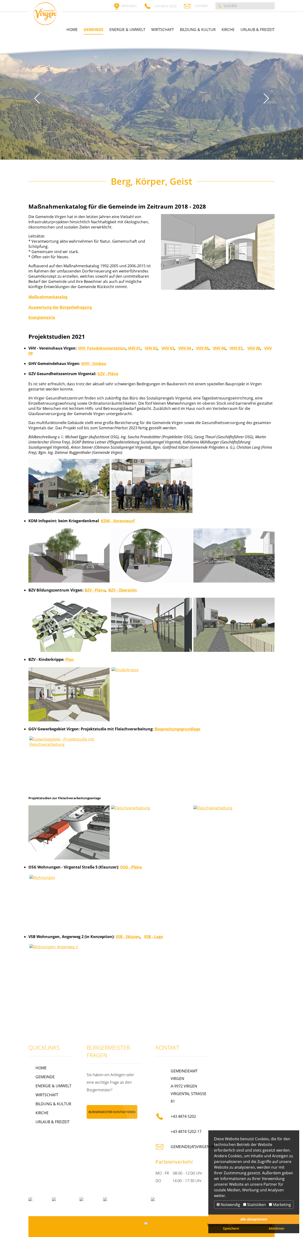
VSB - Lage (153, 936)
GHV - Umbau (93, 363)
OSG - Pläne (131, 867)
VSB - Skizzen (128, 936)
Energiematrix (41, 317)
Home (72, 29)
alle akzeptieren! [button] (253, 1219)
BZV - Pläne (95, 590)
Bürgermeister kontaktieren (112, 1112)
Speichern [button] (231, 1228)
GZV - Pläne (107, 373)
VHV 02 (151, 348)
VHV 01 (134, 348)
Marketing (281, 1204)
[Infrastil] (151, 1223)
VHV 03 (167, 348)
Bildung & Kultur (198, 29)
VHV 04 (185, 348)
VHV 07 (236, 348)
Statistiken (256, 1204)
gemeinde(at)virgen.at (193, 1146)
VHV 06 (219, 348)
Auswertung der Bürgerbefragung (60, 307)
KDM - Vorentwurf (118, 520)
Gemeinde (93, 29)
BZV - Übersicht (122, 590)
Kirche (228, 29)
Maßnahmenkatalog (47, 296)
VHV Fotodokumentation (102, 348)
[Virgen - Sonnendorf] (45, 13)
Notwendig (230, 1204)
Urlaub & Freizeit (258, 29)
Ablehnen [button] (276, 1228)
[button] (37, 98)
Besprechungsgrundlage (177, 729)
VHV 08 (253, 348)
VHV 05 (202, 348)
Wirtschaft (162, 29)
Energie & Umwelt (127, 29)
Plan (69, 659)
